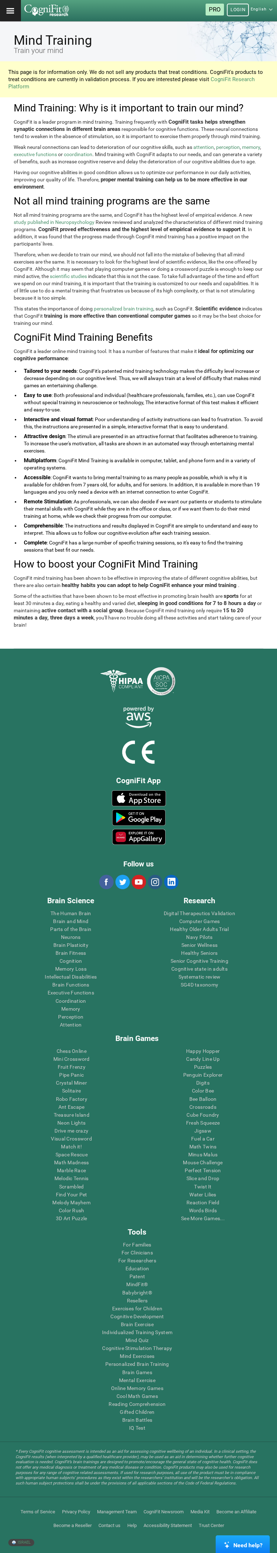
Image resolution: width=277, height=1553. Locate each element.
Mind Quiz (137, 1340)
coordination (78, 154)
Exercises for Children (137, 1308)
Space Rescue (72, 1154)
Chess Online (72, 1051)
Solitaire (71, 1091)
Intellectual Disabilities (71, 977)
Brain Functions (70, 985)
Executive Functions (71, 993)
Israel (24, 1542)
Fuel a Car (203, 1139)
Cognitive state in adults (199, 969)
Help (132, 1525)
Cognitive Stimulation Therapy (137, 1348)
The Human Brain (70, 913)
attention (203, 147)
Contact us (109, 1525)
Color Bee (203, 1091)
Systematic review (200, 977)
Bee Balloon (203, 1099)
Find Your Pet (71, 1194)
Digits (203, 1083)
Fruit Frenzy (71, 1067)
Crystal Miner (71, 1083)
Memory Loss (71, 969)
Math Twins (203, 1147)
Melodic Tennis (71, 1178)
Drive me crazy (71, 1131)
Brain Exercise (137, 1324)
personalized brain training (123, 309)
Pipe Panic (71, 1075)
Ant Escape (71, 1107)
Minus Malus (203, 1154)
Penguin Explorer (203, 1075)
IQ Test (137, 1428)
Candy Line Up (203, 1059)
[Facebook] (106, 882)
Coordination (71, 1001)
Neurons (71, 937)
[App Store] (139, 798)
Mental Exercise (137, 1380)
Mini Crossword (71, 1059)
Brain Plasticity (70, 945)
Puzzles (203, 1067)
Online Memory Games (137, 1388)
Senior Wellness (199, 945)
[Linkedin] (171, 882)
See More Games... (203, 1218)
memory (251, 147)
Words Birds (203, 1210)
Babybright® (137, 1293)
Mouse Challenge (203, 1162)
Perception (70, 1017)
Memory (70, 1009)
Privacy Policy (76, 1511)
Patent (137, 1276)
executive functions (35, 154)
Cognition (71, 961)
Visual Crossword (71, 1139)
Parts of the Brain (70, 929)
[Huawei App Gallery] (139, 837)
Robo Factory (71, 1099)
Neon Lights (71, 1123)
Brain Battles (137, 1420)
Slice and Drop (203, 1178)
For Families (137, 1245)
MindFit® (137, 1284)
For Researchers (137, 1260)
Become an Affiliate (236, 1511)
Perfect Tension (203, 1170)
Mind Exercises (137, 1356)
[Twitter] (122, 882)
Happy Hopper (203, 1051)
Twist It (202, 1187)
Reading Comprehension (137, 1404)
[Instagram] (154, 882)
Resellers (137, 1300)
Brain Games (137, 1372)
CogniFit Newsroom (164, 1511)
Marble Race (71, 1170)
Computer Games (199, 921)
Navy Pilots (199, 937)
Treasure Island (71, 1115)
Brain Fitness (71, 953)
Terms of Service (38, 1511)
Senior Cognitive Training (199, 961)
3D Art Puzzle (71, 1218)
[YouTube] (138, 882)
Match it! (71, 1147)
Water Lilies (202, 1194)
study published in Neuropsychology (54, 222)
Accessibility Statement (168, 1525)
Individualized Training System (137, 1332)
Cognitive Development (137, 1316)
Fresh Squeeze (203, 1123)
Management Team (117, 1511)
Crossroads (202, 1107)
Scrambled (71, 1187)
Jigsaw (202, 1131)
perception (228, 147)
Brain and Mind (70, 921)
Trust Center (211, 1525)
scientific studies (68, 276)
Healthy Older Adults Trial (199, 929)
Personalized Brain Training (137, 1364)
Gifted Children (137, 1412)
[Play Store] (139, 817)
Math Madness (71, 1162)
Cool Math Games (137, 1396)
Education (137, 1268)
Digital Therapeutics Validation (199, 913)
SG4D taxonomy (200, 985)
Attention (71, 1025)
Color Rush (71, 1210)
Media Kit (200, 1511)
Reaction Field (202, 1202)
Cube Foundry (202, 1115)
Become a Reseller (72, 1525)
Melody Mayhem (71, 1202)
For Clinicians (137, 1253)
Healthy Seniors (199, 953)
